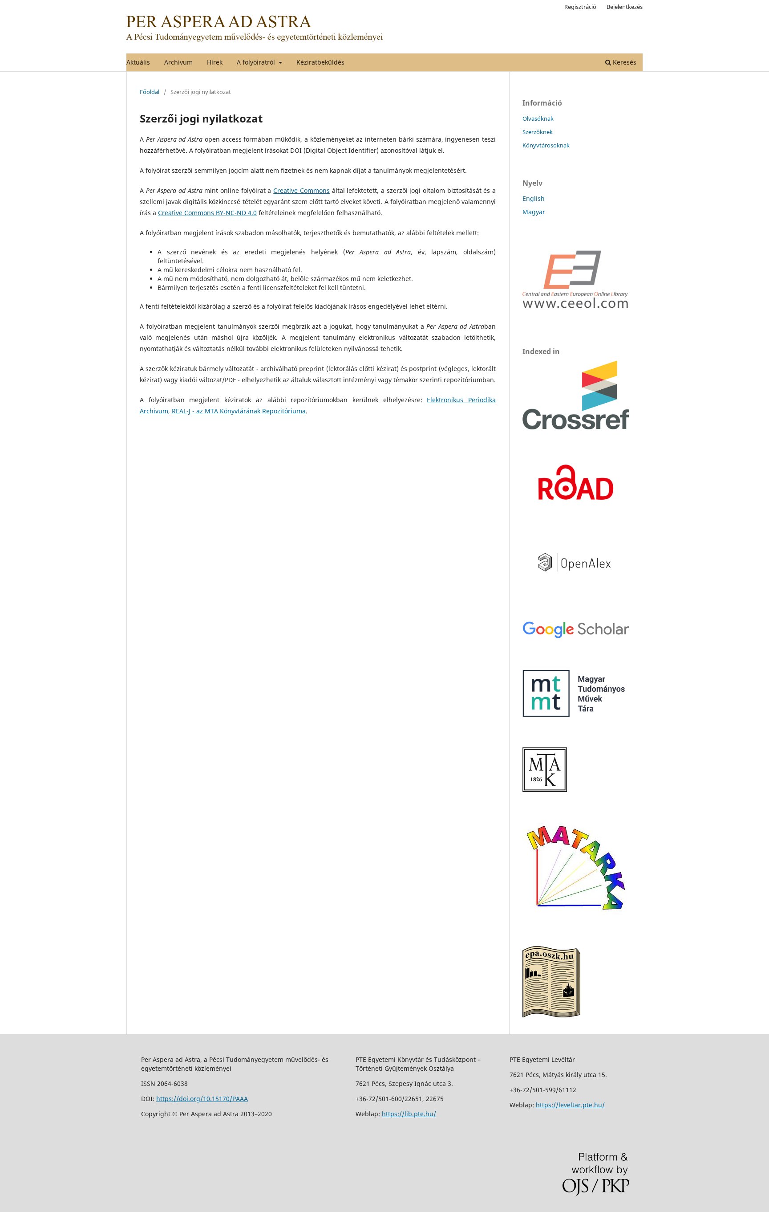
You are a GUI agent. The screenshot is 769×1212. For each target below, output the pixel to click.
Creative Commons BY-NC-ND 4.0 (207, 212)
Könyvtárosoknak (546, 145)
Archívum (178, 62)
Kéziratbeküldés (320, 62)
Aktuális (138, 62)
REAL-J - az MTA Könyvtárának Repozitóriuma (239, 411)
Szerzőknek (537, 132)
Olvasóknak (538, 118)
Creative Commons (301, 190)
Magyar (533, 212)
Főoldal (149, 92)
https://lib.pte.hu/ (409, 1114)
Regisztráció (580, 7)
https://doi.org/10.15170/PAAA (202, 1098)
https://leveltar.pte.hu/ (570, 1105)
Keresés (623, 62)
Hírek (215, 62)
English (533, 198)
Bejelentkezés (625, 7)
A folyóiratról (257, 62)
